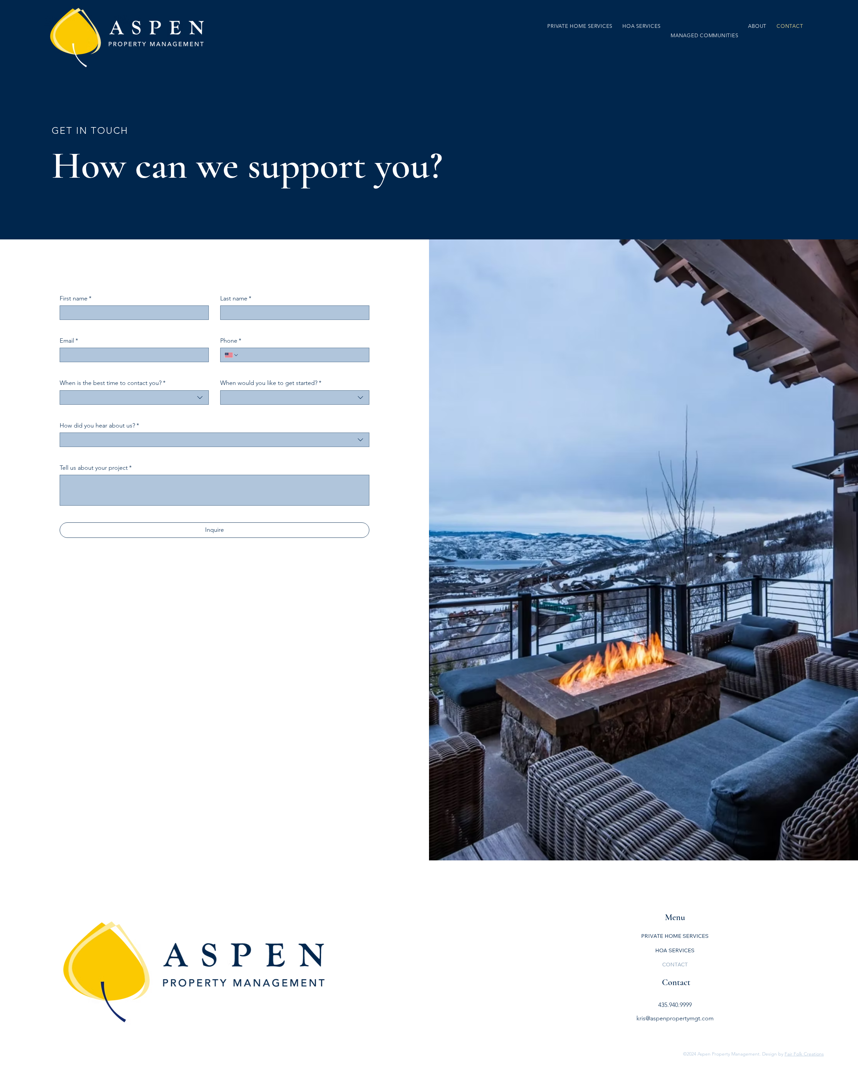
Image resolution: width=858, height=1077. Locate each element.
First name (75, 298)
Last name (235, 298)
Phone (230, 340)
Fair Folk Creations (804, 1054)
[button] (704, 35)
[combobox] (134, 397)
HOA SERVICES (674, 950)
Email (69, 340)
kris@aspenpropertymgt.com (675, 1018)
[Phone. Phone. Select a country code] (232, 355)
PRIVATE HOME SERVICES (675, 935)
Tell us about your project (96, 467)
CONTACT (675, 964)
